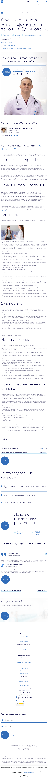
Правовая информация (24, 685)
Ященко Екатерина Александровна (20, 128)
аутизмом (3, 210)
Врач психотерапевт (24, 638)
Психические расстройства (13, 13)
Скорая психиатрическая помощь (24, 647)
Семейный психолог (24, 668)
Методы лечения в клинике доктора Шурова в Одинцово (17, 48)
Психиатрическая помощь (24, 644)
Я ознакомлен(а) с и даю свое (28, 735)
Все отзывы (5, 579)
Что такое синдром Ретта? (9, 42)
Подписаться (5, 734)
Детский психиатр (24, 641)
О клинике (24, 676)
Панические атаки (24, 660)
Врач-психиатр (24, 633)
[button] (46, 554)
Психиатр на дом (24, 636)
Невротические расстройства (24, 662)
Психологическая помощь (24, 666)
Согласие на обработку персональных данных (24, 682)
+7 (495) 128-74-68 (24, 692)
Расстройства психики (24, 655)
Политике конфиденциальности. (29, 772)
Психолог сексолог (24, 673)
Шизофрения (24, 657)
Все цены (5, 460)
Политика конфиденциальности (24, 679)
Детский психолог (24, 670)
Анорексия (24, 649)
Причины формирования (8, 45)
